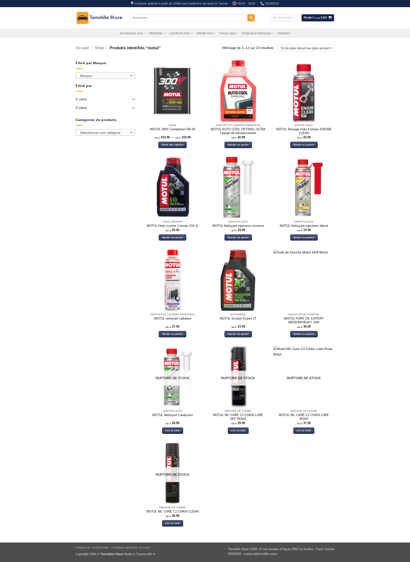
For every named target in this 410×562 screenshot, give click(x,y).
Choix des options (173, 144)
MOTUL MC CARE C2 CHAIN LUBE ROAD (304, 417)
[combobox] (105, 75)
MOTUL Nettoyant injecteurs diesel (304, 226)
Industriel (284, 33)
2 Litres (81, 99)
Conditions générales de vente (131, 547)
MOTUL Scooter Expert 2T (238, 318)
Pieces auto (227, 33)
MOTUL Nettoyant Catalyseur (172, 415)
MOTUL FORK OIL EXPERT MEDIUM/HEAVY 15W (304, 320)
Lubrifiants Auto (179, 33)
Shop (99, 48)
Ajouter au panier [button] (238, 144)
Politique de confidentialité (92, 547)
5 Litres (81, 108)
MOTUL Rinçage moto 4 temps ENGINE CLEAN (304, 131)
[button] (282, 18)
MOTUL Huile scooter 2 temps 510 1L (173, 226)
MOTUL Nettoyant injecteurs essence (238, 226)
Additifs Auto (204, 33)
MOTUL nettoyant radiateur (172, 318)
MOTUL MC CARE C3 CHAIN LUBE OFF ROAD (238, 417)
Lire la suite (172, 430)
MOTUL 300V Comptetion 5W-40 (172, 129)
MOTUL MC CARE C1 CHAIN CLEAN (172, 511)
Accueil (82, 48)
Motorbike (156, 33)
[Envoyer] (251, 18)
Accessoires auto (131, 33)
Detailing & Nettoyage (256, 33)
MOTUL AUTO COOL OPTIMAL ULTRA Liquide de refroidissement (238, 131)
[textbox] (104, 76)
